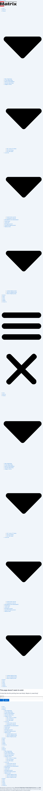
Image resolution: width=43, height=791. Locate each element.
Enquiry (3, 299)
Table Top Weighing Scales (12, 292)
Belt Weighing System (8, 223)
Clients (3, 296)
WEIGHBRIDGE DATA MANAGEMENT (11, 219)
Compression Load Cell (11, 218)
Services (3, 295)
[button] (21, 347)
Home (3, 8)
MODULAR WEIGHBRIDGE (9, 81)
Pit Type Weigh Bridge (8, 80)
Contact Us (4, 301)
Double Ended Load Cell (11, 217)
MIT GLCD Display (10, 150)
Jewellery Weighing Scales (12, 290)
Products (4, 709)
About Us (4, 9)
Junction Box (6, 222)
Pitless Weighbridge (8, 78)
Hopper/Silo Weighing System (10, 225)
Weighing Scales (7, 732)
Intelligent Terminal (8, 716)
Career (3, 297)
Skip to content (3, 0)
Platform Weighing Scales (11, 293)
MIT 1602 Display (10, 151)
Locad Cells (6, 721)
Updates (3, 300)
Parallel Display (7, 221)
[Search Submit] (1, 700)
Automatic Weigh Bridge (9, 83)
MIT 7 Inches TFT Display (11, 148)
